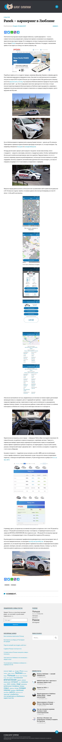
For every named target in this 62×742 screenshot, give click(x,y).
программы (6, 692)
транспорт (7, 694)
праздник (13, 690)
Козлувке (20, 146)
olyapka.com (7, 739)
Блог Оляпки (14, 735)
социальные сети (19, 692)
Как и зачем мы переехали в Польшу (14, 636)
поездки (22, 688)
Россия (17, 675)
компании (24, 682)
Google (17, 671)
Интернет (35, 622)
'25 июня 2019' (22, 26)
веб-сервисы (10, 677)
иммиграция (7, 682)
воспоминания (18, 677)
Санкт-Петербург (23, 675)
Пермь (5, 675)
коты (5, 684)
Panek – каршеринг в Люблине (29, 21)
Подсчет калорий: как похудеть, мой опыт (15, 645)
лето (8, 684)
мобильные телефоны (11, 686)
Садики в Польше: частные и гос (13, 648)
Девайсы (35, 617)
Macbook (26, 671)
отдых (6, 688)
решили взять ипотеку (16, 81)
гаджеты (19, 680)
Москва (24, 673)
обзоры (22, 686)
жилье (24, 680)
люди (18, 684)
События (7, 17)
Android (6, 671)
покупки (7, 690)
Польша (13, 584)
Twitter (5, 673)
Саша (5, 677)
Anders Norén (27, 737)
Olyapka (15, 26)
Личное (35, 616)
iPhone (21, 671)
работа (12, 692)
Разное (35, 620)
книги (20, 682)
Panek (13, 43)
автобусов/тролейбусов (36, 541)
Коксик (12, 673)
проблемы (20, 690)
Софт (39, 615)
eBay (13, 671)
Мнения (34, 614)
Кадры (9, 673)
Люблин (7, 584)
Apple (10, 671)
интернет (14, 682)
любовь (13, 684)
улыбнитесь (14, 694)
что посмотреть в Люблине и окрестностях (14, 697)
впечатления (10, 680)
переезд (12, 688)
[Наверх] (56, 732)
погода (16, 688)
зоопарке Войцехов (30, 146)
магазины (24, 684)
